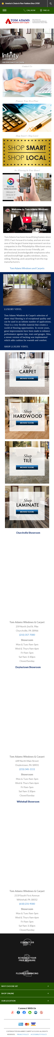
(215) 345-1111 (27, 769)
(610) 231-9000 (27, 903)
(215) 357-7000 (27, 634)
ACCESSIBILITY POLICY (39, 1034)
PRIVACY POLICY (23, 1034)
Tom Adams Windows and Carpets (27, 268)
